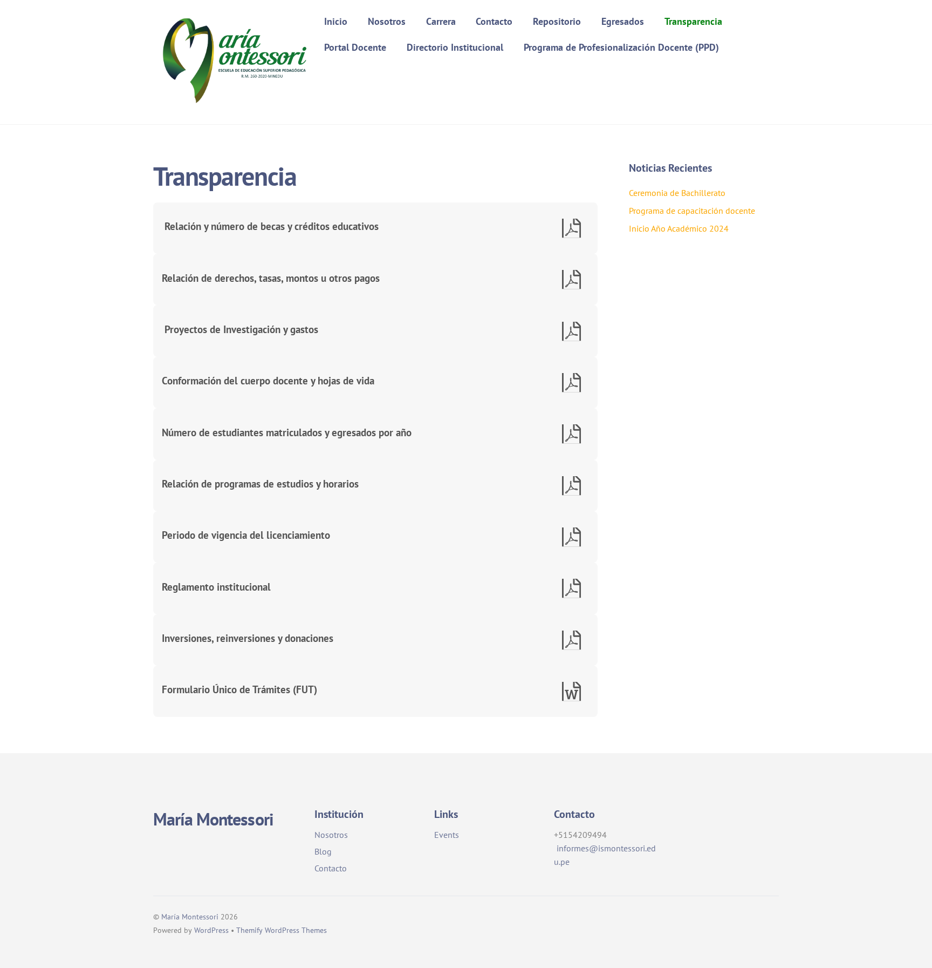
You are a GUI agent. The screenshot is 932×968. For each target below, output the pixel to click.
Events (446, 834)
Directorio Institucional (455, 47)
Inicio (335, 21)
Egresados (622, 21)
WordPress (211, 930)
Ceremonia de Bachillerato (677, 192)
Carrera (441, 21)
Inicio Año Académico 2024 (679, 228)
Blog (323, 851)
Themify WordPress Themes (281, 930)
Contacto (494, 21)
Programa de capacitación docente (692, 210)
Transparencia (693, 21)
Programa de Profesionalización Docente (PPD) (621, 47)
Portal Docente (355, 47)
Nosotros (387, 21)
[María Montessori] (234, 104)
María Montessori (189, 917)
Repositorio (557, 21)
